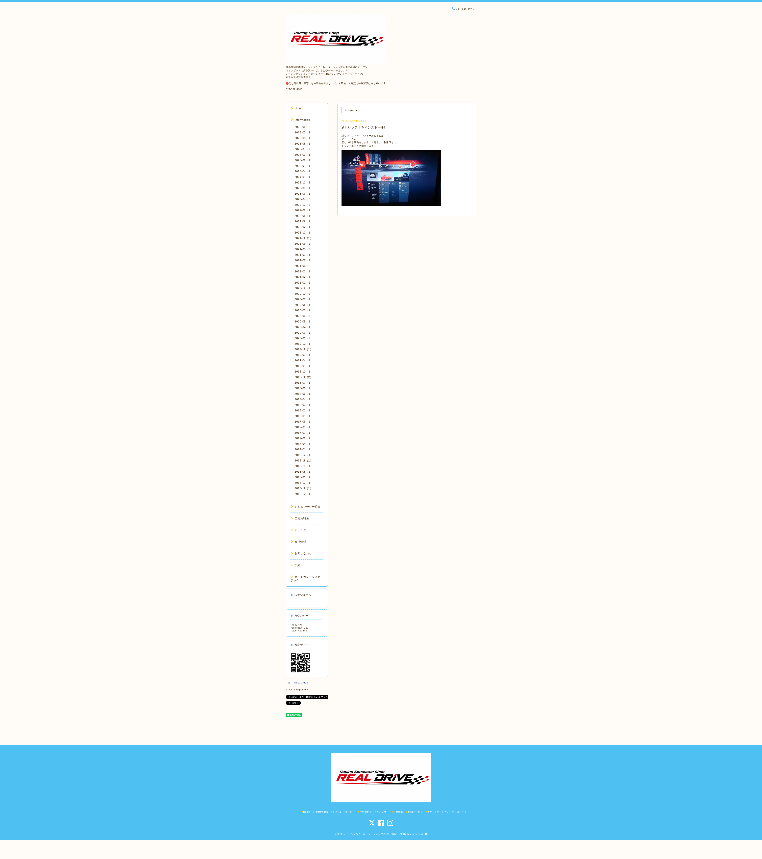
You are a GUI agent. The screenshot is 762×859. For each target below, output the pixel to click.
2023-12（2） (303, 182)
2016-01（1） (303, 477)
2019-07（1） (303, 354)
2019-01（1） (303, 366)
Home (299, 108)
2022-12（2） (303, 204)
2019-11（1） (303, 349)
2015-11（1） (303, 488)
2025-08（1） (303, 143)
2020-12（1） (303, 288)
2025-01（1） (303, 165)
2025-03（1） (303, 154)
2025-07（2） (303, 149)
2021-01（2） (303, 282)
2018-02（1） (303, 410)
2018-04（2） (303, 399)
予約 (297, 565)
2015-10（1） (303, 493)
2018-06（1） (303, 388)
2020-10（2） (303, 293)
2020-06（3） (303, 316)
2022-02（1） (303, 227)
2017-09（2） (303, 421)
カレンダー (302, 530)
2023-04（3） (303, 199)
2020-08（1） (303, 304)
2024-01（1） (303, 177)
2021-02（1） (303, 277)
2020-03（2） (303, 332)
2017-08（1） (303, 427)
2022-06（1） (303, 221)
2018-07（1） (303, 382)
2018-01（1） (303, 416)
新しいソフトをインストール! (363, 127)
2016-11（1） (303, 460)
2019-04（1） (303, 360)
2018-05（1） (303, 393)
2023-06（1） (303, 193)
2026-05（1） (303, 138)
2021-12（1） (303, 232)
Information (302, 119)
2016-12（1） (303, 455)
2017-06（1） (303, 438)
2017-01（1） (303, 449)
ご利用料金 (302, 518)
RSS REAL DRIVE (298, 682)
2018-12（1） (303, 371)
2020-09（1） (303, 299)
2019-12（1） (303, 343)
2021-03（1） (303, 271)
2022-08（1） (303, 215)
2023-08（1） (303, 188)
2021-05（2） (303, 260)
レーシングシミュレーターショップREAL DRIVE (370, 834)
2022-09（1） (303, 210)
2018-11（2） (303, 377)
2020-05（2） (303, 321)
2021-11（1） (303, 238)
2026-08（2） (303, 126)
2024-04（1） (303, 171)
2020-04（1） (303, 327)
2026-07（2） (303, 132)
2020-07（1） (303, 310)
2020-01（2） (303, 338)
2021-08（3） (303, 249)
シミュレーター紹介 (307, 506)
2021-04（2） (303, 265)
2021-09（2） (303, 243)
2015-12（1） (303, 482)
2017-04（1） (303, 443)
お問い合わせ (303, 553)
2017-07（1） (303, 432)
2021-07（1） (303, 254)
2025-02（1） (303, 160)
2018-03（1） (303, 404)
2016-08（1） (303, 471)
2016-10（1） (303, 466)
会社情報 (300, 541)
